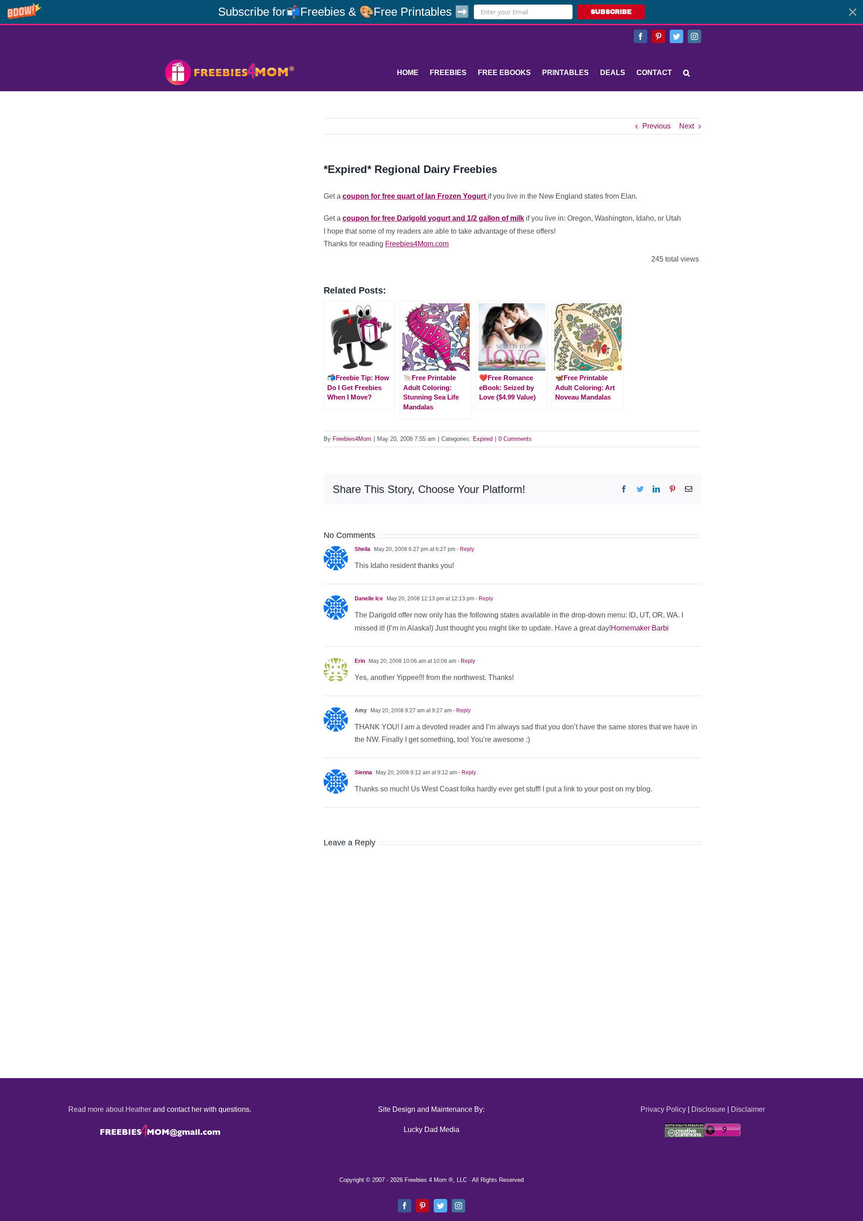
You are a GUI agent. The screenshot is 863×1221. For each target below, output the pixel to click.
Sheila (362, 549)
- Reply (464, 549)
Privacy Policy (663, 1109)
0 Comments (515, 438)
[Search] (686, 73)
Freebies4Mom (352, 438)
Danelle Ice (369, 598)
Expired (483, 438)
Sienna (363, 772)
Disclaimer (748, 1109)
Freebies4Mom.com (417, 244)
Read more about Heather (109, 1109)
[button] (431, 12)
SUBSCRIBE (611, 12)
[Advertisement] (229, 174)
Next (686, 126)
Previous (656, 126)
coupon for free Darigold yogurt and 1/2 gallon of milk (433, 218)
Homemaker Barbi (640, 628)
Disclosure (708, 1109)
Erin (360, 661)
